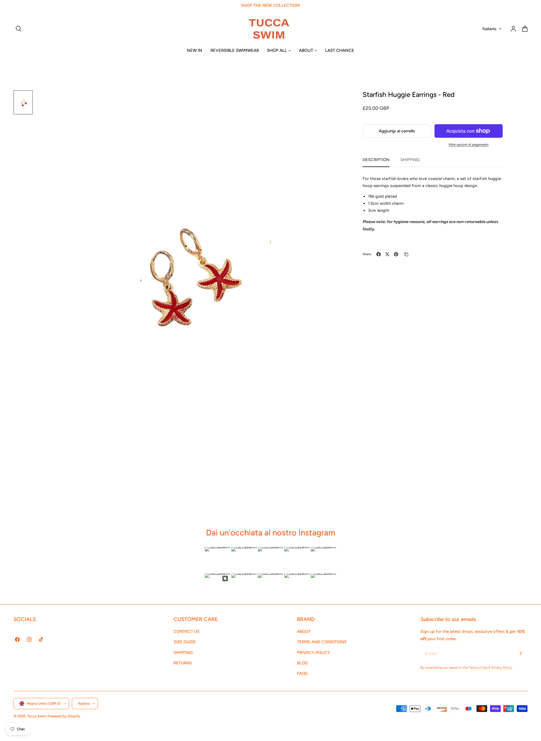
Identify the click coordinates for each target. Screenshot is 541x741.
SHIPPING (183, 652)
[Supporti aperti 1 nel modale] (312, 100)
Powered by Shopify (63, 716)
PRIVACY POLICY (313, 652)
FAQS (302, 673)
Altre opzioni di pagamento (469, 144)
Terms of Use (478, 667)
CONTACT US (186, 631)
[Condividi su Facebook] (378, 254)
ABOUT (304, 631)
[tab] (23, 102)
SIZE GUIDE (185, 642)
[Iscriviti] (520, 653)
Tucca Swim (36, 716)
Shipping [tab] (410, 159)
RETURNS (183, 663)
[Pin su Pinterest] (396, 254)
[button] (19, 29)
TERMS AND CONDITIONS (322, 642)
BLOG (302, 663)
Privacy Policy (501, 667)
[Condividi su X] (387, 254)
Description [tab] (376, 159)
